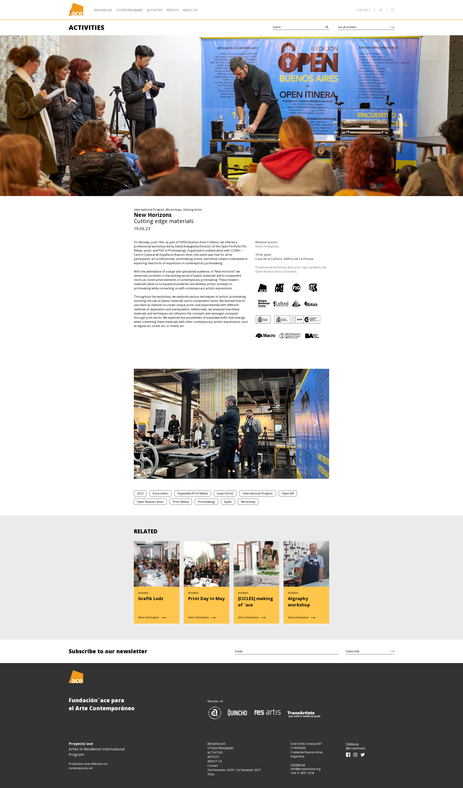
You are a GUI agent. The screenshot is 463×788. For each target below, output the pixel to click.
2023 (140, 493)
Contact (363, 10)
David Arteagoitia (267, 246)
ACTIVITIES (215, 753)
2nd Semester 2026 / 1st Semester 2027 (234, 770)
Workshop (248, 502)
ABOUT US (214, 761)
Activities (154, 10)
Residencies (103, 10)
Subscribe (352, 651)
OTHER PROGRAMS (220, 748)
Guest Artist (225, 493)
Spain (228, 502)
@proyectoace (355, 748)
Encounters (161, 493)
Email (238, 651)
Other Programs (129, 10)
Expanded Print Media (193, 493)
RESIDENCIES (216, 744)
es (381, 10)
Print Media (181, 502)
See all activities (347, 27)
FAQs (210, 774)
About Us (190, 10)
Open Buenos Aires (150, 502)
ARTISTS (213, 757)
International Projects (257, 493)
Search (277, 27)
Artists (173, 10)
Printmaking (206, 502)
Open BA (288, 493)
